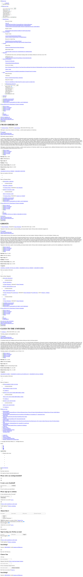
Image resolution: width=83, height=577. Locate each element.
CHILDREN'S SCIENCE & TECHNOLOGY (20, 374)
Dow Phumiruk (19, 187)
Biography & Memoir (24, 25)
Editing (9, 63)
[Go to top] (3, 451)
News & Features (6, 12)
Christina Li (4, 331)
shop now (2, 118)
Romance (30, 24)
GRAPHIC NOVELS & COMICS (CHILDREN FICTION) (14, 214)
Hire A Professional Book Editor (11, 67)
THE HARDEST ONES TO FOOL (10, 388)
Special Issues (13, 57)
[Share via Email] (6, 109)
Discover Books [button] (6, 411)
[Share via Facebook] (7, 107)
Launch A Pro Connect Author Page (68, 67)
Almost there (3, 497)
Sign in (2, 520)
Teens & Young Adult (31, 26)
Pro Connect (5, 16)
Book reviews (6, 9)
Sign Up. (13, 569)
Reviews (4, 114)
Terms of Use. (20, 520)
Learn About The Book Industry (53, 421)
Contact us (5, 426)
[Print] (4, 110)
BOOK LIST (6, 104)
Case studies (15, 71)
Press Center (17, 425)
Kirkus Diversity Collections (8, 423)
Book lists (11, 30)
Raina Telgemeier (5, 226)
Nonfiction (17, 25)
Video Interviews (6, 13)
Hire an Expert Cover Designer (47, 67)
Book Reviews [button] (6, 19)
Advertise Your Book (57, 67)
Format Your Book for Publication (34, 67)
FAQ (14, 425)
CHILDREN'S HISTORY (20, 171)
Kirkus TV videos (36, 414)
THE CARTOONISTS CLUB (9, 290)
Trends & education (9, 71)
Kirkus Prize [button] (5, 415)
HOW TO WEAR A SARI (8, 193)
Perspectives (10, 41)
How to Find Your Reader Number (16, 561)
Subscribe (29, 57)
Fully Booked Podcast (27, 42)
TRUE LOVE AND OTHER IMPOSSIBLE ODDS (13, 396)
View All (7, 23)
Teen (16, 35)
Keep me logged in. (4, 522)
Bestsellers (7, 30)
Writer (4, 517)
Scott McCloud (15, 292)
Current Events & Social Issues (11, 26)
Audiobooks (7, 24)
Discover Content (8, 81)
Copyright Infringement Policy (9, 429)
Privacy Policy (6, 427)
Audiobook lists (16, 30)
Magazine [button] (5, 52)
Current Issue (7, 57)
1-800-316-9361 (7, 547)
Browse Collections (9, 77)
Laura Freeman (17, 127)
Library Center (8, 69)
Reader (4, 515)
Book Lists (9, 414)
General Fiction (8, 35)
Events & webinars (32, 71)
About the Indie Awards (10, 51)
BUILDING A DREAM (7, 185)
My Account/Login (25, 423)
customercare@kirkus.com (17, 547)
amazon (1, 119)
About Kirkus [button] (5, 424)
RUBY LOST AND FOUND (8, 404)
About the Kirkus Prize (17, 47)
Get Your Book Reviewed (23, 67)
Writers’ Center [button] (6, 419)
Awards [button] (4, 43)
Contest (11, 425)
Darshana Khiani (5, 127)
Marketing (17, 63)
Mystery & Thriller (19, 37)
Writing (6, 63)
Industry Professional (7, 518)
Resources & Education (9, 61)
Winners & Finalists (9, 47)
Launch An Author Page (30, 81)
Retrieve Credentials (15, 567)
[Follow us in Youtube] (3, 448)
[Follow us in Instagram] (3, 447)
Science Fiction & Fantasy (10, 25)
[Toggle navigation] (0, 6)
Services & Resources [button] (7, 58)
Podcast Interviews (6, 14)
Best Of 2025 (21, 30)
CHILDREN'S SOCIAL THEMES (7, 171)
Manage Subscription (24, 57)
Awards (14, 41)
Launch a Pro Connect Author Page (40, 421)
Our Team (8, 425)
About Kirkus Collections (18, 77)
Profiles (6, 41)
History (29, 25)
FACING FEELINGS (7, 282)
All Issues (18, 57)
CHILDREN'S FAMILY (39, 267)
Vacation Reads (27, 30)
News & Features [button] (6, 31)
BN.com (11, 119)
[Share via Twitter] (6, 108)
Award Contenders (18, 51)
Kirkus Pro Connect (18, 423)
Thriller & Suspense (16, 24)
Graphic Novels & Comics (22, 26)
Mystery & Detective (24, 24)
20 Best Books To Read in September (16, 104)
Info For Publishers (23, 425)
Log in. (12, 499)
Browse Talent (15, 81)
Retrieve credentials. (12, 506)
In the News (13, 42)
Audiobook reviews (7, 11)
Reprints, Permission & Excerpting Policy (7, 431)
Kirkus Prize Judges (23, 416)
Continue (13, 485)
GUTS (4, 298)
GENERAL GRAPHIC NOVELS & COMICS (9, 267)
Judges (30, 51)
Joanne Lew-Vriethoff (21, 195)
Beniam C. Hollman (45, 292)
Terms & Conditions (7, 428)
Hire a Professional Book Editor (9, 421)
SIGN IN (7, 3)
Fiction (11, 24)
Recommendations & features (23, 71)
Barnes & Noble (7, 119)
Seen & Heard (18, 41)
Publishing (13, 63)
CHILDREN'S (6, 115)
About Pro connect (21, 81)
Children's (38, 26)
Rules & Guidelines (25, 51)
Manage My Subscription (17, 418)
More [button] (4, 72)
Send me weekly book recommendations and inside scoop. (11, 521)
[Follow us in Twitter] (3, 446)
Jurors (23, 47)
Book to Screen (8, 42)
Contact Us (5, 435)
